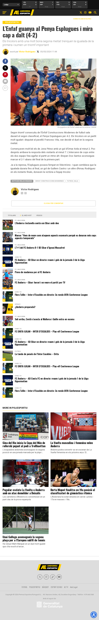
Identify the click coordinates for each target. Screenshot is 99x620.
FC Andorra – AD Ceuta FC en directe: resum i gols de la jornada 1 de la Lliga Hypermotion (51, 380)
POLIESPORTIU (34, 587)
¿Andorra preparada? (25, 307)
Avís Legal (73, 587)
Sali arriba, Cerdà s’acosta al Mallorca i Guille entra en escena (44, 319)
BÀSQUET (45, 587)
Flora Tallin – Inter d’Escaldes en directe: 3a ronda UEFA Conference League (51, 294)
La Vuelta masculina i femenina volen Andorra (72, 444)
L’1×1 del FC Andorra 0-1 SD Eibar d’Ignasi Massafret (40, 247)
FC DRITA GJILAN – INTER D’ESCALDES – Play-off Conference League (47, 331)
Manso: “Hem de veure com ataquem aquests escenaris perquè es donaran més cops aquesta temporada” (55, 237)
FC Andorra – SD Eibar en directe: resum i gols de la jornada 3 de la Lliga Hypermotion (50, 261)
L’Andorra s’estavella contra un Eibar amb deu (37, 223)
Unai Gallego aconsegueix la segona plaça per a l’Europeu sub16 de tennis (24, 538)
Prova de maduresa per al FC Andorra (32, 272)
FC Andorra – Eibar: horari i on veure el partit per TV (40, 282)
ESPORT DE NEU (56, 587)
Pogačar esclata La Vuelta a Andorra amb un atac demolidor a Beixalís (23, 491)
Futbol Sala (72, 181)
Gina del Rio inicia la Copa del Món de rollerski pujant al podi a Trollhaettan (24, 444)
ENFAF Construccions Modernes (49, 181)
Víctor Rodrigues (27, 51)
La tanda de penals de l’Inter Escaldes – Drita (37, 354)
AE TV (66, 587)
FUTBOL (24, 587)
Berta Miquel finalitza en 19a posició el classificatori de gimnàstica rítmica (73, 491)
